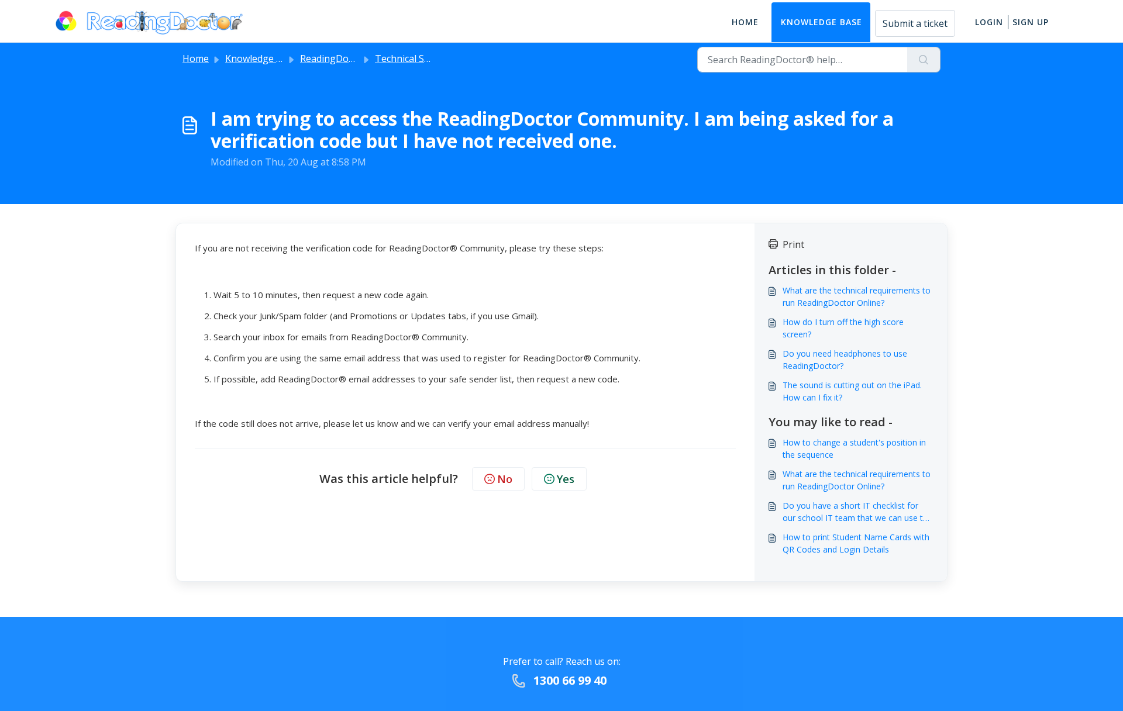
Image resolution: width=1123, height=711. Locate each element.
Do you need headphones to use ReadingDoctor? (845, 359)
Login (989, 21)
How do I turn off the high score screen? (843, 328)
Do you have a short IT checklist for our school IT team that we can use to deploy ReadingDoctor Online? (855, 512)
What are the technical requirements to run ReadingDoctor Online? (857, 296)
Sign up (1030, 21)
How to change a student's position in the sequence (854, 448)
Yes (565, 479)
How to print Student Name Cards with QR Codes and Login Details (856, 543)
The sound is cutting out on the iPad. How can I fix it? (852, 391)
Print (793, 244)
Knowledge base (821, 21)
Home (745, 21)
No (504, 479)
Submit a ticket (915, 23)
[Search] (924, 60)
